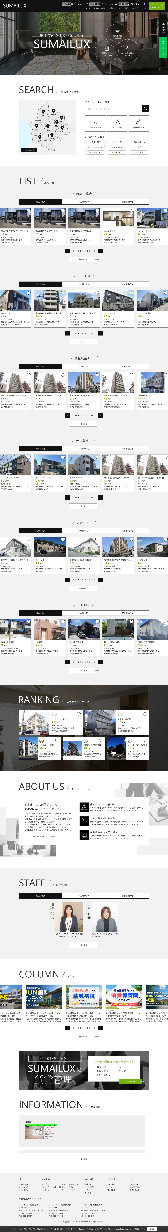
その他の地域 (29, 150)
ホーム (88, 8)
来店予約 (134, 8)
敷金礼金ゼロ (139, 142)
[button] (67, 251)
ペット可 (117, 142)
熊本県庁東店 (135, 1187)
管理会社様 (111, 1190)
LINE (163, 49)
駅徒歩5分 (117, 147)
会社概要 (111, 8)
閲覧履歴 (153, 7)
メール (143, 8)
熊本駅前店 (134, 1184)
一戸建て (138, 152)
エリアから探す (117, 127)
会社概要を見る (38, 836)
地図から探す (139, 127)
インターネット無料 (95, 147)
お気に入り (161, 7)
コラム (87, 1190)
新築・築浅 (95, 142)
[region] (84, 1134)
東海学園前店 (135, 1190)
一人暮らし (95, 152)
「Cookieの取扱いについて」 (122, 1229)
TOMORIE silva (50, 1127)
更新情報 (88, 1193)
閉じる (152, 1229)
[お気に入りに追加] (29, 210)
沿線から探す (95, 127)
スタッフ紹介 (123, 8)
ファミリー (117, 152)
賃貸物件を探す (100, 8)
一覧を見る (83, 259)
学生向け (138, 147)
